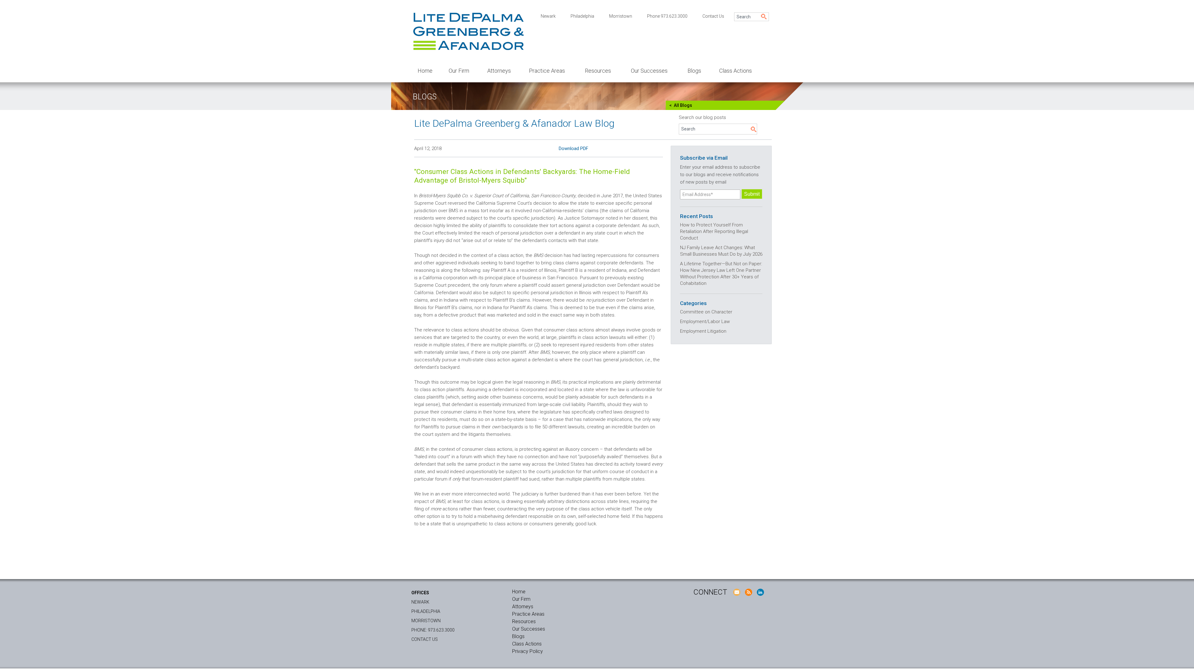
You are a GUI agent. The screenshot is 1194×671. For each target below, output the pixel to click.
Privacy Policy (527, 651)
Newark (548, 16)
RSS (748, 592)
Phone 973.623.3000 (667, 16)
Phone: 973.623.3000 (433, 630)
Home (425, 70)
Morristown (620, 16)
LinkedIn (760, 592)
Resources (598, 70)
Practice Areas (547, 70)
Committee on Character (706, 312)
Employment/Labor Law (705, 321)
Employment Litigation (703, 331)
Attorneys (499, 70)
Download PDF (573, 148)
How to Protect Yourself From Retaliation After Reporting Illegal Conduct (714, 231)
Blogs (694, 70)
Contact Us (713, 16)
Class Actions (735, 70)
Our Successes (649, 70)
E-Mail (737, 592)
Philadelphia (582, 16)
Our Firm (459, 70)
